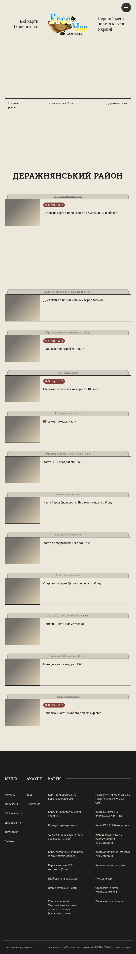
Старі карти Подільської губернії (68, 656)
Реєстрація (33, 804)
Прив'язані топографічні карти (63, 348)
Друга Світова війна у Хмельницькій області (68, 291)
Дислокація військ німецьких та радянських (73, 300)
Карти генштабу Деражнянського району (68, 332)
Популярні (11, 804)
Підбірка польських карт (63, 878)
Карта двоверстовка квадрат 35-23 (67, 543)
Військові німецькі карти (59, 421)
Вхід (29, 794)
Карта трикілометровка (68, 413)
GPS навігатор (14, 813)
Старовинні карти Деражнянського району (72, 583)
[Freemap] (68, 23)
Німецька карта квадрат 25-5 (62, 664)
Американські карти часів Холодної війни (68, 453)
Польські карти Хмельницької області (68, 615)
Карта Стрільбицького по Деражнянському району (77, 502)
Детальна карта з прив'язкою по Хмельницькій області (80, 213)
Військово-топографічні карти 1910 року (70, 389)
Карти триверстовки (68, 696)
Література (11, 832)
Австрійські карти (68, 372)
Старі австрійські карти (62, 888)
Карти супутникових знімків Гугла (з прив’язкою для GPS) (112, 798)
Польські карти (104, 878)
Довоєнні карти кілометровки (63, 624)
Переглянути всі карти (109, 901)
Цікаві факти (13, 822)
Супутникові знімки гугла (68, 196)
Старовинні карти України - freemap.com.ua (70, 947)
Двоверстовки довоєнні (68, 534)
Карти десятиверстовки (68, 494)
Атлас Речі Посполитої (68, 575)
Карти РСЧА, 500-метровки (112, 825)
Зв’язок (9, 841)
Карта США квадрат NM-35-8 (62, 462)
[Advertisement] (68, 68)
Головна (13, 103)
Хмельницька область (62, 103)
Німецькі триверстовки (62, 825)
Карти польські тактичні (110, 865)
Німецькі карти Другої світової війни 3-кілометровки (109, 838)
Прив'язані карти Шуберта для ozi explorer (72, 713)
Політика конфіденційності (19, 947)
